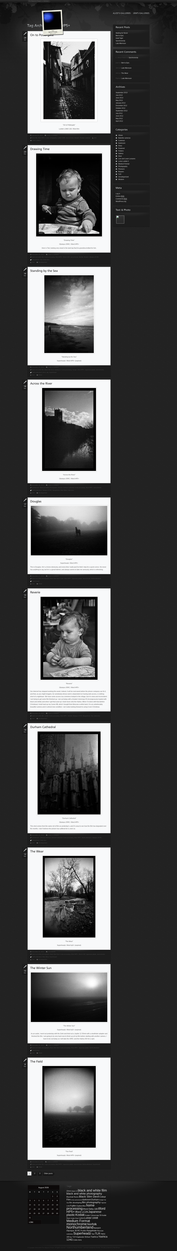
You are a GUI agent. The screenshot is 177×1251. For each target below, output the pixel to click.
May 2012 (119, 118)
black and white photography (48, 487)
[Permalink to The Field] (36, 1061)
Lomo (47, 138)
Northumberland (37, 372)
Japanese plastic (90, 369)
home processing (50, 257)
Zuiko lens (46, 259)
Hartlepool (58, 369)
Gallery (120, 153)
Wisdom (121, 179)
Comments (121, 199)
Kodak (80, 1215)
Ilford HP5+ (41, 138)
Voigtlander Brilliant (83, 1237)
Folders (121, 151)
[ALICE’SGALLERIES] (121, 13)
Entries (120, 196)
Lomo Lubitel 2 (36, 140)
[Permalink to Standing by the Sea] (44, 270)
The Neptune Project (35, 1)
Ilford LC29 (66, 257)
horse (62, 578)
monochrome (70, 138)
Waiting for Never (122, 33)
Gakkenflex (81, 1206)
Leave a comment (52, 135)
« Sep (31, 1222)
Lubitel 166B (61, 138)
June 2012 (119, 116)
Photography (122, 166)
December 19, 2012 (38, 367)
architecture (35, 487)
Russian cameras (85, 138)
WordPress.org (121, 201)
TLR (119, 174)
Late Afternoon (121, 43)
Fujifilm (73, 1206)
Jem (95, 138)
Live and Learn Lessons (126, 159)
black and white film (38, 257)
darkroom (86, 1199)
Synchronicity (120, 41)
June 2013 (119, 98)
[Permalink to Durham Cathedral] (43, 727)
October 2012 (120, 108)
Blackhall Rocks (72, 1197)
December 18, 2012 (38, 485)
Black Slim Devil (49, 369)
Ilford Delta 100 (90, 1209)
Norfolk (81, 257)
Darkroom (121, 143)
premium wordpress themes (92, 1247)
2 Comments (51, 951)
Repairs (121, 172)
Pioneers (121, 169)
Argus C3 (74, 1191)
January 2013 (120, 103)
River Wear (64, 490)
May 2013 (119, 100)
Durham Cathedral (68, 487)
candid (47, 716)
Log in (118, 194)
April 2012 (119, 121)
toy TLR (73, 1237)
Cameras (121, 140)
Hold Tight (119, 38)
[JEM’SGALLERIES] (140, 13)
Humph (75, 369)
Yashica (94, 1237)
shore (44, 372)
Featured (121, 148)
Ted (41, 259)
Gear (120, 156)
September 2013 (122, 93)
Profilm (83, 1231)
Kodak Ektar (75, 1218)
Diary (120, 146)
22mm (68, 1191)
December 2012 (121, 105)
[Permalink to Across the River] (41, 383)
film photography (91, 1202)
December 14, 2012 (38, 835)
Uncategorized (42, 262)
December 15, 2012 (38, 713)
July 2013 (119, 95)
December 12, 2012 (38, 951)
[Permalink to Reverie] (35, 592)
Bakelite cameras (124, 138)
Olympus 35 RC (94, 257)
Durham (60, 487)
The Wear (124, 73)
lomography (53, 138)
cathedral (42, 837)
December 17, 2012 (38, 576)
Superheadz (53, 372)
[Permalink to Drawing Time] (40, 149)
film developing (75, 1203)
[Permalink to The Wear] (37, 851)
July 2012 (119, 113)
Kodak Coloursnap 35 (93, 1215)
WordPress (116, 1247)
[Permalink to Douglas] (35, 501)
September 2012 (122, 111)
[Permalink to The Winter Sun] (41, 968)
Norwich (77, 138)
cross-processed (76, 1200)
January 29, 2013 (37, 135)
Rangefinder (35, 259)
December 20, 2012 (38, 254)
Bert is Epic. (120, 36)
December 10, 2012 (38, 1045)
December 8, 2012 (37, 1162)
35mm (40, 375)
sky (47, 372)
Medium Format (123, 164)
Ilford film (34, 138)
